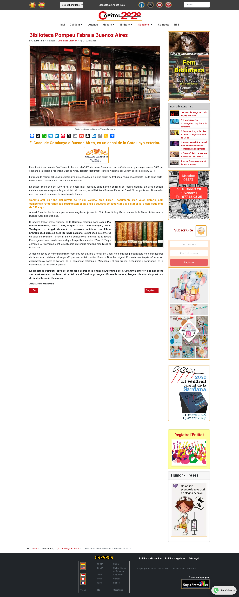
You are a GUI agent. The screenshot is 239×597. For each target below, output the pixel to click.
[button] (76, 25)
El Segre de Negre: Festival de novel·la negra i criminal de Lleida (193, 134)
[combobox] (197, 4)
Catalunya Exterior (67, 40)
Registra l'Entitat (189, 435)
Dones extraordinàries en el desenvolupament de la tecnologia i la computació (194, 145)
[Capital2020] (119, 15)
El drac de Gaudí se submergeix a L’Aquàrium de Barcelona (194, 123)
